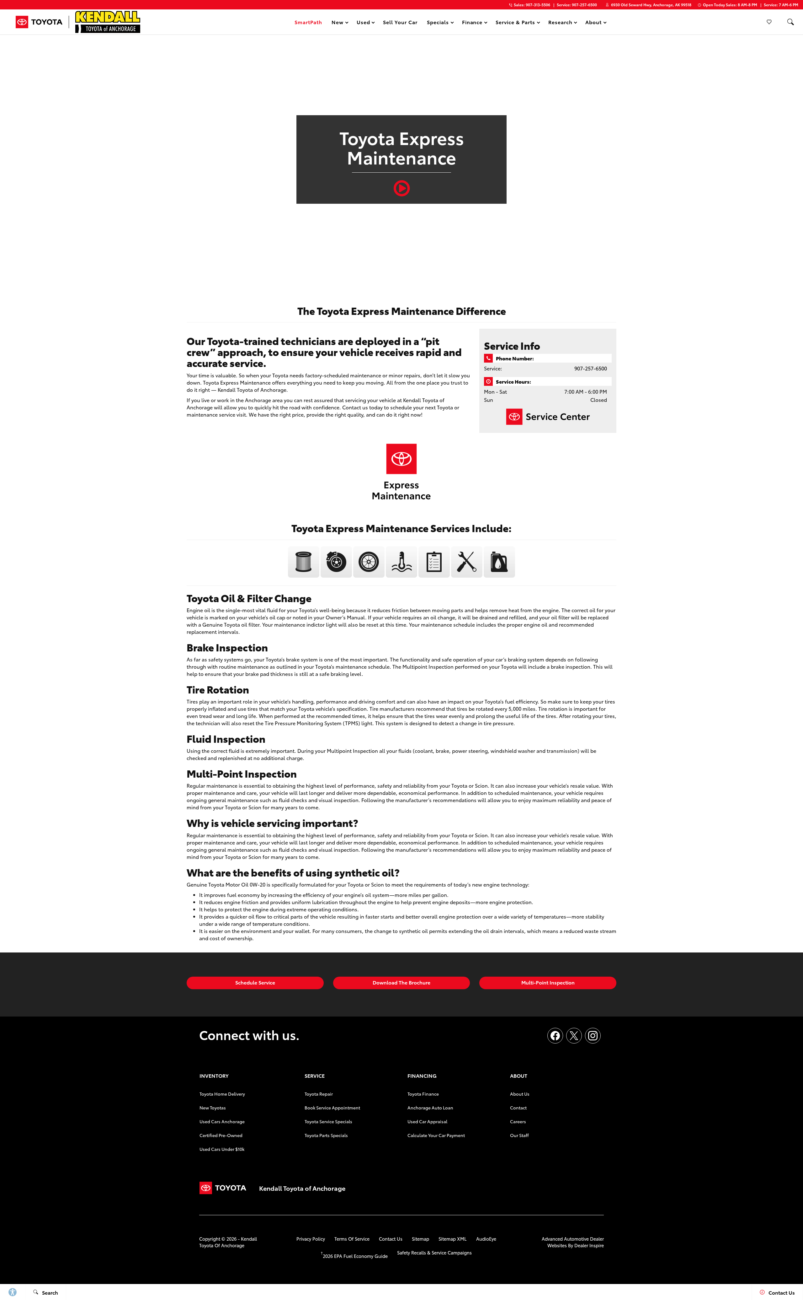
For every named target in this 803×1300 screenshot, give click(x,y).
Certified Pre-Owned (220, 1135)
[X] (574, 1036)
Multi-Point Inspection (548, 982)
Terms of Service (352, 1238)
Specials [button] (438, 23)
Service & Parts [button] (515, 23)
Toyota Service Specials (328, 1121)
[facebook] (555, 1036)
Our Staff (519, 1135)
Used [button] (363, 23)
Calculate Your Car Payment (436, 1135)
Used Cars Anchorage (222, 1121)
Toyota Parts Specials (326, 1135)
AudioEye (486, 1238)
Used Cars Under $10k (221, 1149)
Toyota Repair (319, 1094)
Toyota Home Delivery (222, 1094)
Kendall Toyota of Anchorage (228, 1242)
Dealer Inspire (589, 1245)
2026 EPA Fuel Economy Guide (354, 1256)
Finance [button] (472, 23)
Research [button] (560, 23)
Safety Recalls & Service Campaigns (434, 1252)
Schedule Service (255, 982)
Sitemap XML (453, 1238)
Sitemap (420, 1238)
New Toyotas (212, 1107)
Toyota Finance (423, 1094)
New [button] (338, 23)
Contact (518, 1107)
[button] (790, 22)
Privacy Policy (310, 1238)
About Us (519, 1094)
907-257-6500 (590, 368)
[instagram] (593, 1036)
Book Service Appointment (332, 1107)
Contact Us (390, 1238)
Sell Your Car (400, 21)
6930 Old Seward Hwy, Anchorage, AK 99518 (651, 4)
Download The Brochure (401, 982)
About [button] (593, 23)
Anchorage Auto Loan (430, 1107)
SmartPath (308, 21)
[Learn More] (304, 575)
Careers (518, 1121)
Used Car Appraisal (427, 1121)
